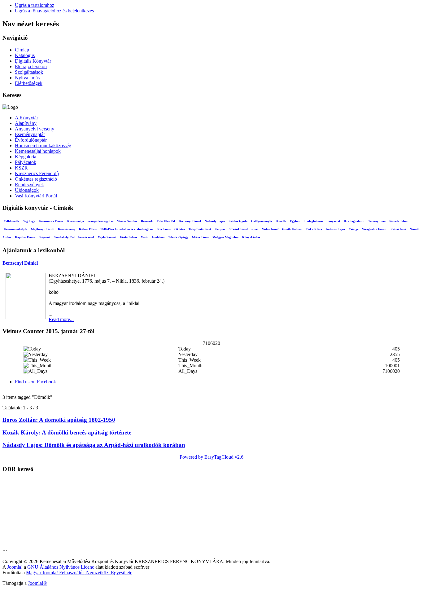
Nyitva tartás (27, 77)
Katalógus (25, 55)
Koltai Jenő (398, 229)
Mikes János (200, 237)
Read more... (61, 319)
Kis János (164, 229)
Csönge (353, 229)
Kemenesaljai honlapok (38, 151)
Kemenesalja (75, 221)
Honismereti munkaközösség (43, 145)
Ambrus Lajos (335, 229)
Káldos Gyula (238, 221)
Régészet (44, 237)
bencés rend (86, 237)
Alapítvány (26, 123)
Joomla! (15, 567)
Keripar (220, 229)
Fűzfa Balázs (128, 237)
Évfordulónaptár (31, 140)
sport (254, 229)
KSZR (21, 167)
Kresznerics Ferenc (51, 221)
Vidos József (270, 229)
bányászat (333, 221)
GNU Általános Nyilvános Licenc (60, 567)
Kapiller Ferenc (25, 237)
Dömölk (281, 221)
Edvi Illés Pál (166, 221)
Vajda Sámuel (107, 237)
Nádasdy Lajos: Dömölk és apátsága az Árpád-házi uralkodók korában (93, 445)
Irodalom (158, 237)
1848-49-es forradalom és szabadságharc (127, 229)
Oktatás (179, 229)
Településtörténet (200, 229)
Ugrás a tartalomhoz (34, 5)
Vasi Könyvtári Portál (36, 195)
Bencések (147, 221)
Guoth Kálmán (292, 229)
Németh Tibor (398, 221)
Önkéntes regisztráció (36, 179)
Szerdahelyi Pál (64, 237)
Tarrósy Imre (377, 221)
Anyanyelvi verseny (34, 128)
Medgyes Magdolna (225, 237)
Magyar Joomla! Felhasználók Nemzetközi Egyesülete (79, 572)
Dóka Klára (314, 229)
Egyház (295, 221)
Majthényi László (42, 229)
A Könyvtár (26, 117)
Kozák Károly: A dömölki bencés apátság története (66, 432)
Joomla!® (37, 583)
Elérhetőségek (28, 83)
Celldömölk (11, 221)
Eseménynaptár (30, 134)
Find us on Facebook (35, 381)
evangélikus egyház (100, 221)
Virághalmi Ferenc (374, 229)
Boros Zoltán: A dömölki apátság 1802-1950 (58, 420)
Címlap (22, 49)
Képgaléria (25, 156)
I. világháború (313, 221)
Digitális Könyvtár (33, 61)
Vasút (144, 237)
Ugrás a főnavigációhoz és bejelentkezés (54, 10)
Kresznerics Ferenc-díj (37, 173)
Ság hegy (29, 221)
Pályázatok (25, 162)
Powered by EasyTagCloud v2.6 (211, 457)
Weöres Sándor (127, 221)
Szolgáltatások (29, 72)
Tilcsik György (178, 237)
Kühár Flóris (88, 229)
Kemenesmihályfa (15, 229)
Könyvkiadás (251, 237)
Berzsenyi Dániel (190, 221)
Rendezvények (29, 184)
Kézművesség (66, 229)
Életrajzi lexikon (31, 66)
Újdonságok (27, 190)
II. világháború (354, 221)
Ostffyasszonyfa (261, 221)
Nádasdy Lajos (215, 221)
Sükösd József (238, 229)
